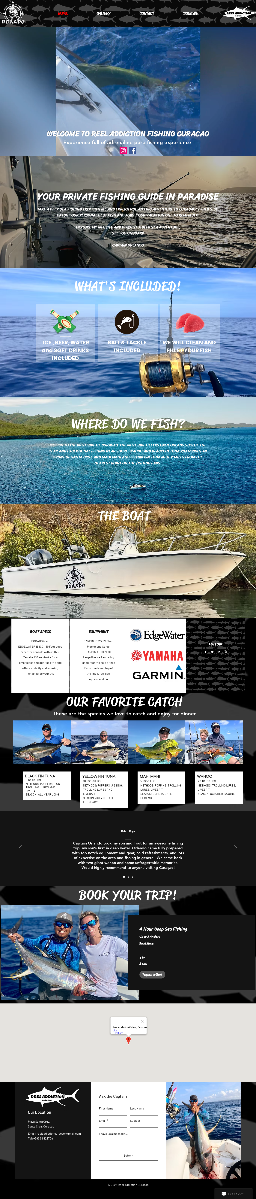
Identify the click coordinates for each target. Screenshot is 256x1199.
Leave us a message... (113, 1133)
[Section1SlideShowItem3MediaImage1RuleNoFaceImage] (132, 877)
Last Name (137, 1108)
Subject (135, 1120)
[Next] (235, 848)
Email (102, 1120)
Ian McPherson (128, 831)
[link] (191, 929)
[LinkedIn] (218, 652)
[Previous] (20, 848)
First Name (106, 1108)
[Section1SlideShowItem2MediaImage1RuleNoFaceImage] (128, 877)
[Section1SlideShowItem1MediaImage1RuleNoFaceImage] (123, 877)
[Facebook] (132, 150)
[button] (152, 974)
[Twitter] (212, 652)
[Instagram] (123, 150)
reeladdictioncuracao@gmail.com (59, 1133)
